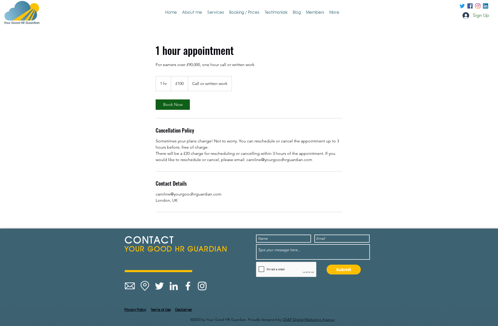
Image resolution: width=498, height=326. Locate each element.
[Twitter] (462, 6)
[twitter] (477, 6)
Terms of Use (161, 310)
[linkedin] (485, 6)
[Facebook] (188, 286)
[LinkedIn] (173, 286)
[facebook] (470, 6)
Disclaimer (183, 310)
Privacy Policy (135, 310)
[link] (173, 104)
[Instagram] (202, 286)
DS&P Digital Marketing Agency (309, 319)
